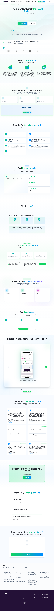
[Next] (46, 367)
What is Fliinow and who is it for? (18, 499)
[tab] (20, 347)
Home (24, 594)
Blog (23, 599)
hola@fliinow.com (46, 596)
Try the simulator (32, 23)
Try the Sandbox (32, 328)
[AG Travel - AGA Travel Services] (25, 51)
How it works (13, 1)
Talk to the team (42, 263)
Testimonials (28, 1)
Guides (24, 604)
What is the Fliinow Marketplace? (18, 519)
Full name (13, 539)
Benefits (17, 1)
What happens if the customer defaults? (20, 509)
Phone (12, 543)
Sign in (35, 1)
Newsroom (24, 602)
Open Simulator (27, 112)
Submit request (27, 554)
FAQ (32, 1)
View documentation (22, 328)
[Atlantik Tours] (47, 51)
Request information (41, 1)
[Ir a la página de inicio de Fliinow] (5, 1)
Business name (29, 543)
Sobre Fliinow (22, 1)
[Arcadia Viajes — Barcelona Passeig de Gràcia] (40, 51)
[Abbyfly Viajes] (3, 51)
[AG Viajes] (32, 51)
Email (28, 539)
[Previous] (8, 367)
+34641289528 (46, 594)
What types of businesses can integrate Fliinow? (21, 506)
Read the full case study (43, 193)
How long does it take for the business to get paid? (22, 516)
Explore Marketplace (47, 47)
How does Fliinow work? (17, 502)
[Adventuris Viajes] (18, 51)
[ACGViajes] (11, 51)
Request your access (27, 391)
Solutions (24, 603)
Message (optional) (14, 547)
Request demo (27, 477)
